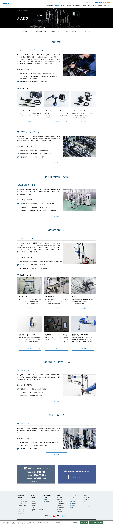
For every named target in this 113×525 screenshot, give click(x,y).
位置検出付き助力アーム (72, 32)
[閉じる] (110, 522)
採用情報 (100, 5)
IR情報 (84, 5)
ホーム (18, 10)
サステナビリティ (77, 5)
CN (92, 2)
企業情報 (69, 5)
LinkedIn (66, 515)
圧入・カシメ (88, 32)
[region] (56, 522)
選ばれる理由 (50, 5)
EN (87, 2)
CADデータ (106, 5)
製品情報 (57, 5)
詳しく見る (29, 121)
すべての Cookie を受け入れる (96, 522)
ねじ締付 (25, 32)
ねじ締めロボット (56, 32)
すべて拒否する (84, 522)
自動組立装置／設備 (41, 32)
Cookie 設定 (74, 522)
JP (89, 2)
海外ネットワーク (92, 5)
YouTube (58, 515)
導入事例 (63, 5)
